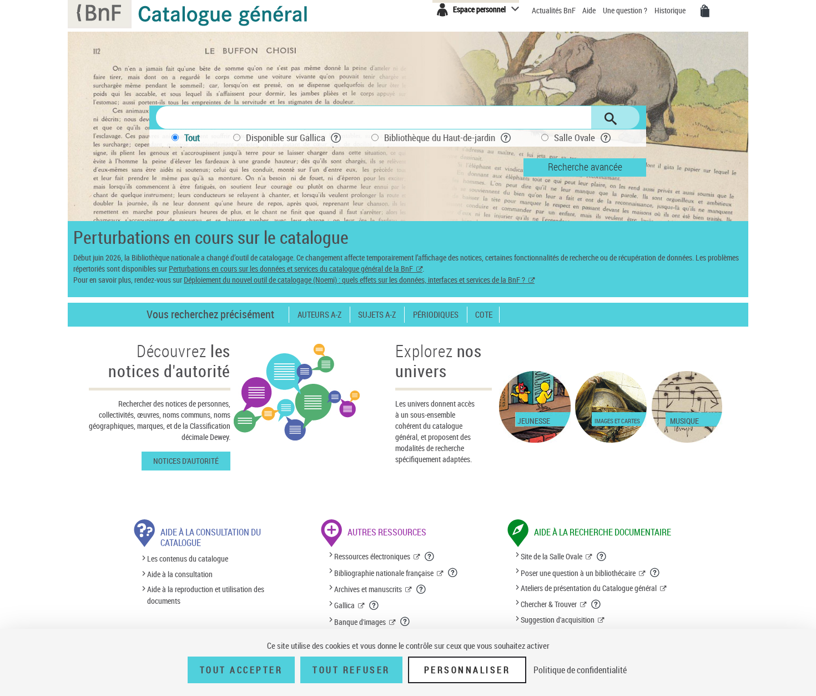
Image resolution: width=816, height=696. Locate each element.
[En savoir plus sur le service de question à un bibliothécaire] (655, 573)
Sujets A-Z (377, 314)
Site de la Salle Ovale (551, 556)
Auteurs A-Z (319, 314)
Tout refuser (351, 670)
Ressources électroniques (372, 556)
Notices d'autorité (186, 460)
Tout (192, 137)
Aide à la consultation (180, 574)
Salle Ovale (574, 137)
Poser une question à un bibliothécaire (578, 573)
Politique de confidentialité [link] (580, 670)
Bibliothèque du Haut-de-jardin (439, 137)
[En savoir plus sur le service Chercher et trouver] (596, 604)
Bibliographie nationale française (384, 573)
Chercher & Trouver (549, 604)
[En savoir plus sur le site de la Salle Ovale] (602, 557)
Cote (483, 314)
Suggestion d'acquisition (558, 619)
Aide (589, 10)
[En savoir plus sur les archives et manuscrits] (421, 589)
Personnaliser (467, 670)
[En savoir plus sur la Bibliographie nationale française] (453, 573)
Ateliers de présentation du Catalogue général (589, 588)
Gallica (344, 605)
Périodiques (436, 314)
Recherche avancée (585, 166)
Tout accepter (241, 670)
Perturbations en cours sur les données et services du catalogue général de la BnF (291, 268)
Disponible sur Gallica (285, 137)
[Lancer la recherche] (610, 119)
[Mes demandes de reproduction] (705, 11)
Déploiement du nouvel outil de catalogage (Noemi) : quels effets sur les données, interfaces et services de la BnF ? (354, 279)
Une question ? (626, 10)
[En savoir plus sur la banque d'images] (405, 622)
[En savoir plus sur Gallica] (374, 605)
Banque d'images (360, 622)
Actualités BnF (554, 10)
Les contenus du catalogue (187, 559)
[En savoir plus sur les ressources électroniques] (430, 557)
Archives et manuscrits (368, 589)
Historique (670, 10)
